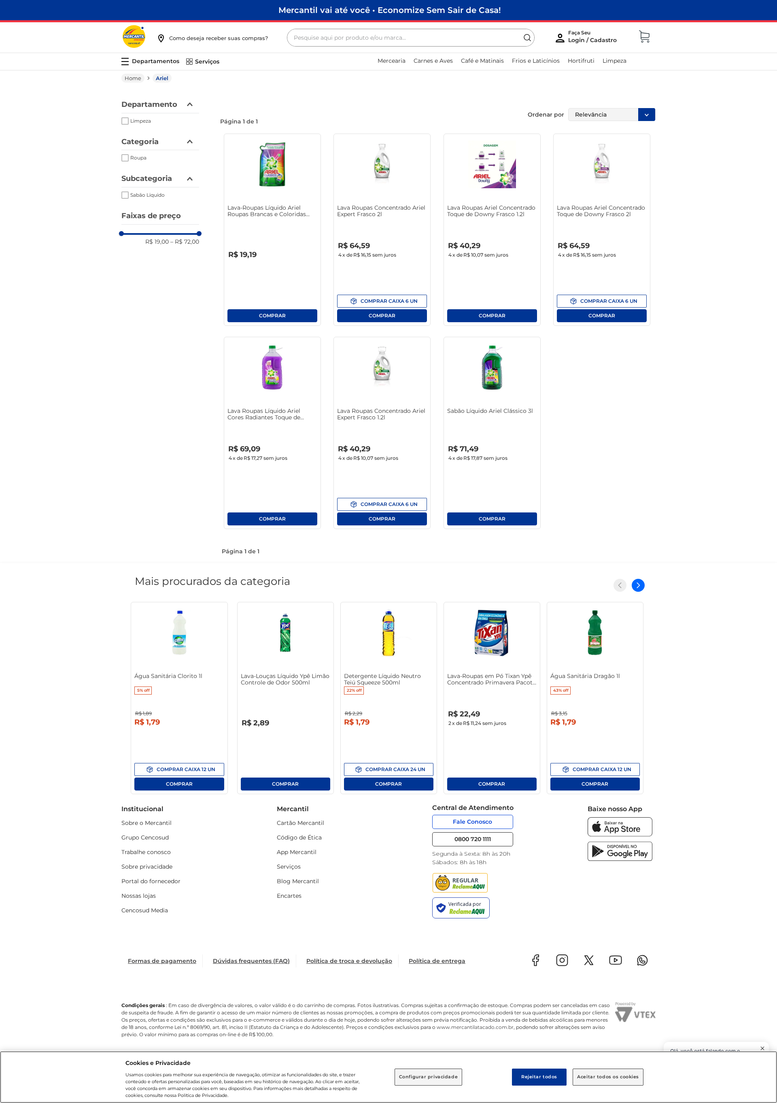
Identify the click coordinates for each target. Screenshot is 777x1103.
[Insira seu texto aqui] (620, 834)
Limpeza (140, 121)
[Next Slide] (638, 585)
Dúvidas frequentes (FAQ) (251, 961)
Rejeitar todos (539, 1077)
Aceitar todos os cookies (608, 1077)
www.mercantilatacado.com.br (475, 1027)
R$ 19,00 (157, 241)
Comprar (272, 315)
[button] (212, 38)
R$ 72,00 (184, 241)
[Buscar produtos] (527, 37)
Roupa (138, 158)
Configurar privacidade (428, 1077)
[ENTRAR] (593, 38)
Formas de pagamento (162, 961)
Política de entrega (437, 961)
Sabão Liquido (147, 195)
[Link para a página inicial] (132, 78)
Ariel (162, 78)
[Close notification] (762, 1048)
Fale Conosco (472, 821)
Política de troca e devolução (349, 961)
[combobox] (411, 38)
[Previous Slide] (620, 585)
